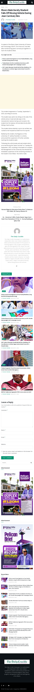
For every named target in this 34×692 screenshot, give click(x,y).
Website (3, 444)
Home (2, 7)
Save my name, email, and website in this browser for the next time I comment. (17, 452)
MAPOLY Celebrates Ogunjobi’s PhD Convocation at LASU (16, 392)
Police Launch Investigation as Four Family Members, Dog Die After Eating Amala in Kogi (20, 579)
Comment (4, 410)
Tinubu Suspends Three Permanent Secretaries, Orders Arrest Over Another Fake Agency (20, 615)
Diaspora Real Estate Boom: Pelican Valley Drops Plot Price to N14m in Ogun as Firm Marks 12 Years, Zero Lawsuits (21, 587)
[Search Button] (31, 462)
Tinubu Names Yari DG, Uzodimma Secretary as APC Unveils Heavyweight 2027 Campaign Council (21, 594)
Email (3, 437)
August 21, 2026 (15, 348)
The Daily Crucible (10, 19)
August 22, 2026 (15, 298)
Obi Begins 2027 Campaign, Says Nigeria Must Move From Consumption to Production (20, 637)
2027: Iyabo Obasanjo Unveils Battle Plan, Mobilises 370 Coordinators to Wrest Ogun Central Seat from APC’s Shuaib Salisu (16, 69)
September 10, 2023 (22, 19)
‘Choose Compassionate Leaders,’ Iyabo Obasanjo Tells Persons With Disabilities (19, 644)
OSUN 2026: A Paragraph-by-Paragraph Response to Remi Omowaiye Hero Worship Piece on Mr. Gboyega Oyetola (21, 630)
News (6, 7)
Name (3, 430)
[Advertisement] (17, 92)
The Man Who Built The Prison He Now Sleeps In (20, 600)
